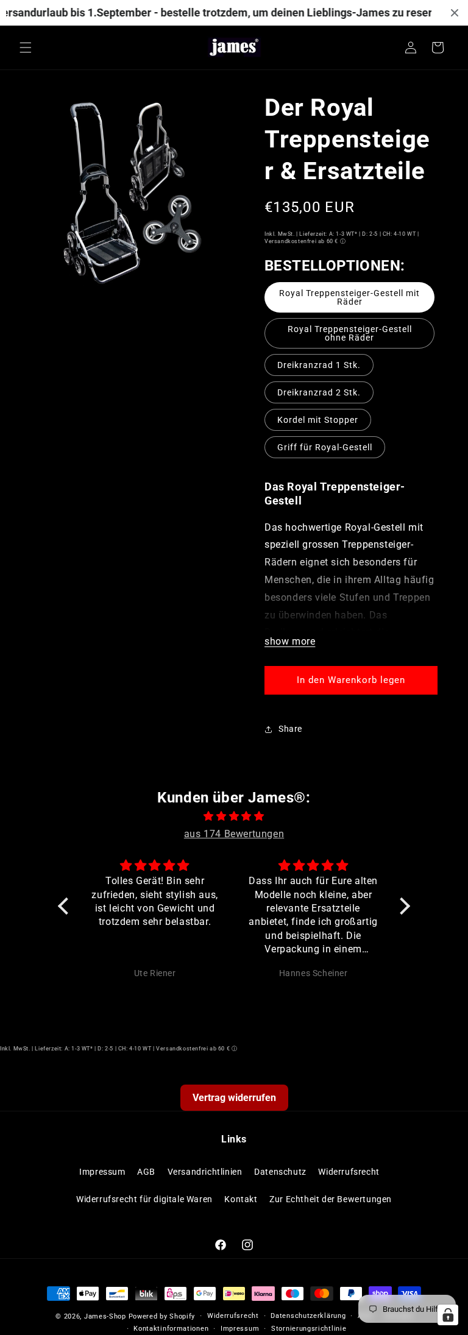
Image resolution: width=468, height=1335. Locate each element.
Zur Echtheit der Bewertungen (330, 1199)
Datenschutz (280, 1172)
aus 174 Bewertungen (234, 834)
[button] (25, 47)
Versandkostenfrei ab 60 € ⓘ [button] (305, 241)
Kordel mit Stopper (317, 420)
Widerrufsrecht (348, 1172)
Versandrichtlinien (205, 1172)
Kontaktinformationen (170, 1329)
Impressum (102, 1172)
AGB (146, 1172)
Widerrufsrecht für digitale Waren (144, 1199)
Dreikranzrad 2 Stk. (319, 392)
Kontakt (240, 1199)
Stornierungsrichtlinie (308, 1329)
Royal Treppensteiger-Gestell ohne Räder (350, 333)
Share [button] (290, 729)
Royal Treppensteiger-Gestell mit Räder (349, 297)
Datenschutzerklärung (308, 1316)
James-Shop (105, 1316)
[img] (234, 816)
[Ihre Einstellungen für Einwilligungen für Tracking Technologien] (448, 1315)
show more (289, 641)
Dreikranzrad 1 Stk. (319, 365)
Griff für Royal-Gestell (324, 447)
